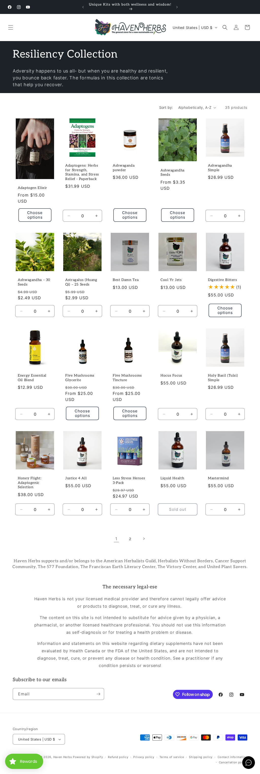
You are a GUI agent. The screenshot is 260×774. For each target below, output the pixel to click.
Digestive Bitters (222, 280)
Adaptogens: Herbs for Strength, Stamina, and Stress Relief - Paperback (82, 172)
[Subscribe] (98, 694)
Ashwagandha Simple (220, 168)
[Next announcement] (177, 7)
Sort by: (166, 107)
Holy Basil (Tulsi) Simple (223, 378)
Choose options (35, 215)
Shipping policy (201, 757)
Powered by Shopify (88, 757)
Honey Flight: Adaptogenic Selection (29, 482)
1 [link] (116, 538)
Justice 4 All (76, 478)
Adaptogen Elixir (32, 188)
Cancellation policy (233, 762)
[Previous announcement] (83, 7)
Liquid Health (172, 478)
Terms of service (171, 757)
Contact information (232, 757)
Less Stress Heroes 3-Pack (129, 480)
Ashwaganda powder (124, 168)
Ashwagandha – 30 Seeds (34, 282)
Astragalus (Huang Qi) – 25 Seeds (81, 282)
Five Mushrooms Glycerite (79, 378)
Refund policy (118, 757)
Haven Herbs (62, 757)
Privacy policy (143, 757)
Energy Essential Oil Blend (32, 378)
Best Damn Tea (126, 280)
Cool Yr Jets (171, 280)
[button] (10, 27)
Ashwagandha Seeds (172, 172)
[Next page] (143, 538)
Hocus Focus (171, 376)
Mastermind (218, 478)
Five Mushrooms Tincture (127, 378)
